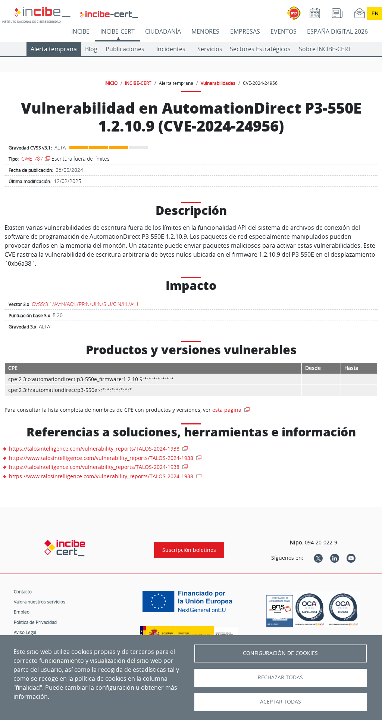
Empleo (21, 612)
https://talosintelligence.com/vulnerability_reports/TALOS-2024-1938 (95, 448)
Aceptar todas (280, 701)
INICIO (111, 83)
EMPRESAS (245, 31)
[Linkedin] (334, 558)
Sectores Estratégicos (260, 49)
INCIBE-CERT (117, 31)
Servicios (209, 49)
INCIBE (80, 31)
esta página (227, 409)
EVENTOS (283, 31)
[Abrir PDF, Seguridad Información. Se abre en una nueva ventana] (309, 609)
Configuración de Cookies (280, 653)
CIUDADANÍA (163, 31)
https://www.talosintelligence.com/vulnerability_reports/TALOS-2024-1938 (102, 457)
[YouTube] (351, 558)
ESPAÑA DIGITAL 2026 (337, 31)
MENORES (205, 31)
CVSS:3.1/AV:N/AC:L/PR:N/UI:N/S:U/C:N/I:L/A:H (85, 304)
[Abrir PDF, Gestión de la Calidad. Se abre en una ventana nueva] (343, 609)
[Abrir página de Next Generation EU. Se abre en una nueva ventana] (189, 604)
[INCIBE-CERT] (64, 548)
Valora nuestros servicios (39, 602)
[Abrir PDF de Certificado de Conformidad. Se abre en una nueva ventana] (279, 609)
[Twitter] (318, 558)
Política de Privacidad (35, 622)
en (375, 13)
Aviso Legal (25, 632)
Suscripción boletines (189, 550)
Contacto (23, 591)
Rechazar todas (280, 677)
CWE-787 (32, 158)
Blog (91, 49)
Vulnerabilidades (218, 83)
